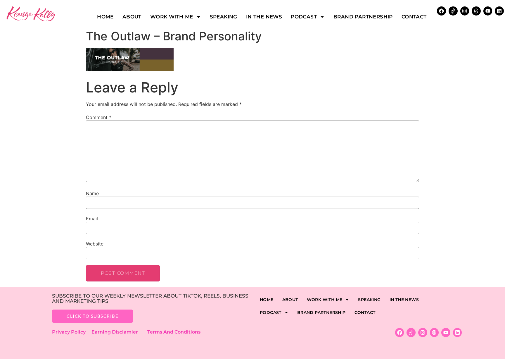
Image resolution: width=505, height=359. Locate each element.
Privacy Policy (71, 332)
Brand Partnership (363, 17)
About (131, 17)
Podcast (304, 17)
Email (92, 218)
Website (94, 243)
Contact (414, 17)
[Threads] (476, 11)
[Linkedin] (499, 11)
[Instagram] (464, 11)
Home (105, 17)
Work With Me (171, 17)
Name (92, 193)
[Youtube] (487, 11)
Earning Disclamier (118, 332)
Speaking (223, 17)
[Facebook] (441, 11)
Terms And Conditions (173, 332)
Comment (98, 117)
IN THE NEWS (264, 17)
